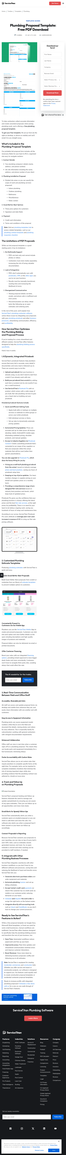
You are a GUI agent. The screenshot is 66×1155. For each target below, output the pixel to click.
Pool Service (19, 1071)
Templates (43, 1076)
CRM (18, 276)
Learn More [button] (33, 1018)
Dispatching (6, 1043)
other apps (29, 276)
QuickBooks (23, 907)
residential (7, 965)
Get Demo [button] (55, 3)
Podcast (42, 1049)
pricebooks (12, 276)
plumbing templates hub (22, 227)
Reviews (55, 1063)
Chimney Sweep (20, 1060)
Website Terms (26, 1147)
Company (56, 1043)
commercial (16, 965)
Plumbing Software (18, 1047)
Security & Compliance (43, 1100)
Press (54, 1060)
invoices (23, 882)
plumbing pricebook (15, 318)
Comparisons (44, 1063)
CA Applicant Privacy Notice (44, 1089)
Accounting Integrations (6, 1064)
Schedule (8, 899)
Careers (55, 1046)
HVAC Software (20, 1043)
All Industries (19, 1088)
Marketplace (56, 1073)
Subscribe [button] (28, 680)
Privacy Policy (53, 1145)
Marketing (5, 1053)
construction (28, 965)
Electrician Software (18, 1053)
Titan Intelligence (7, 1084)
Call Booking (6, 1049)
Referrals (56, 1053)
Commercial (31, 1051)
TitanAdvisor (6, 1088)
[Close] (59, 1141)
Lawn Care (18, 1081)
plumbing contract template (13, 232)
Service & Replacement (32, 1044)
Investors (56, 1067)
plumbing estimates (16, 568)
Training (42, 1053)
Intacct (13, 907)
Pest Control (19, 1078)
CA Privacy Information (43, 1083)
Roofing (17, 1084)
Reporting (5, 1056)
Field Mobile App (7, 1069)
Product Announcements (45, 1071)
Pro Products (6, 1081)
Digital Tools (44, 1060)
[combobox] (52, 80)
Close (53, 1150)
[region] (31, 1146)
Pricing (42, 1104)
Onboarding (56, 1070)
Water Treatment (20, 1064)
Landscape (18, 1067)
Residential (31, 1055)
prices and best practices (14, 470)
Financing (5, 1072)
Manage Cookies (39, 1150)
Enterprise (31, 1058)
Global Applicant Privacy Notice (45, 1094)
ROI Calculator (44, 1056)
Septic (17, 1074)
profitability (9, 323)
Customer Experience (5, 1077)
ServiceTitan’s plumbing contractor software (17, 313)
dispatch (18, 899)
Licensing (43, 1067)
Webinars (43, 1046)
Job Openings (57, 1049)
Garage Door (19, 1057)
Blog (41, 1043)
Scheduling (5, 1046)
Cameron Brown (46, 35)
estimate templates (28, 582)
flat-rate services (21, 503)
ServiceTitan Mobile (24, 630)
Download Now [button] (52, 93)
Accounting (5, 1060)
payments (28, 888)
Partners (55, 1056)
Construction (31, 1048)
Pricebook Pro (23, 388)
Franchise (31, 1062)
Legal (42, 1079)
